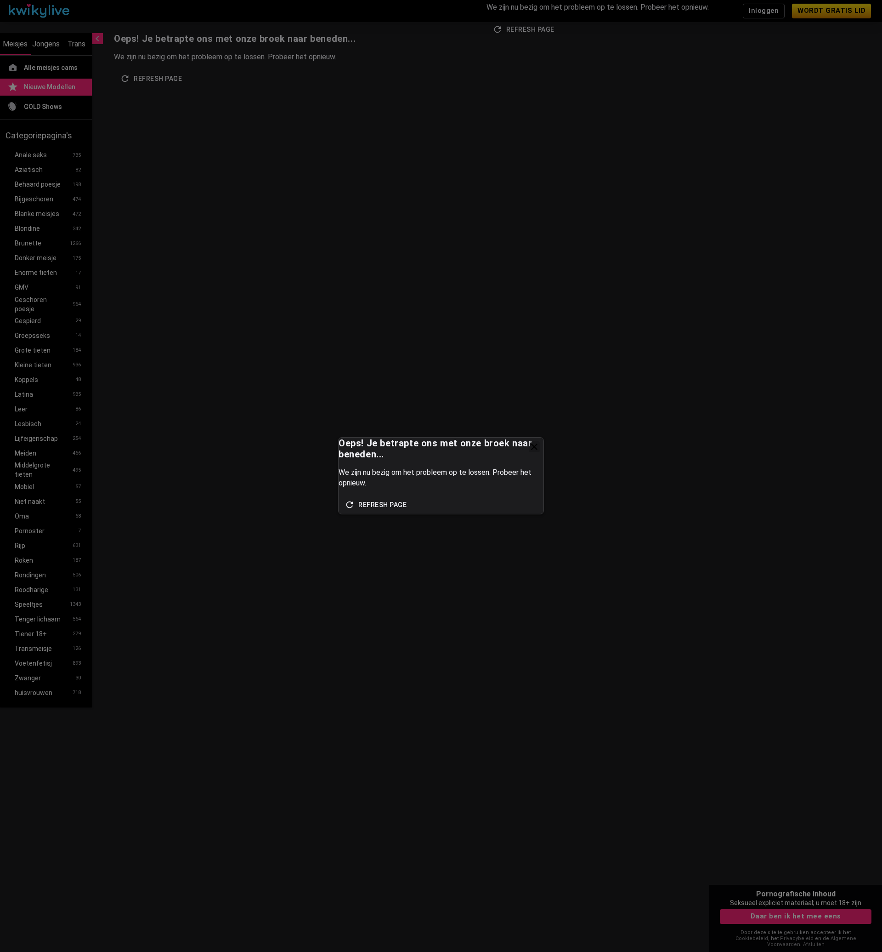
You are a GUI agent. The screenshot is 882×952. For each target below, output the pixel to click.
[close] (534, 446)
